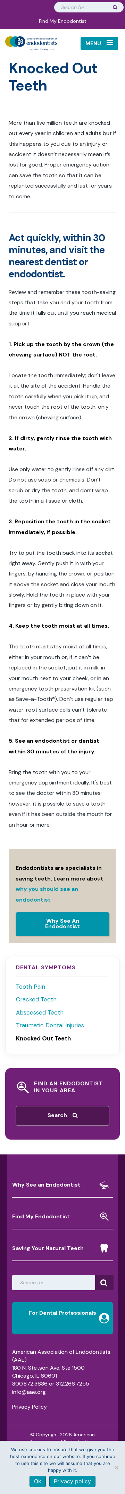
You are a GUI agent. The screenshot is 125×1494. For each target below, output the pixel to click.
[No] (116, 1467)
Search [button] (60, 1115)
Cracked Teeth (36, 999)
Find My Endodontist (62, 21)
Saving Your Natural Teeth (48, 1248)
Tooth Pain (30, 986)
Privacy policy (72, 1481)
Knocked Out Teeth (43, 1038)
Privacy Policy (29, 1406)
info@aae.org (29, 1392)
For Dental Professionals (62, 1312)
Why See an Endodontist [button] (46, 1184)
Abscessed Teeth (40, 1012)
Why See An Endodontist (62, 923)
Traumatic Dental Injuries (50, 1025)
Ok (37, 1481)
